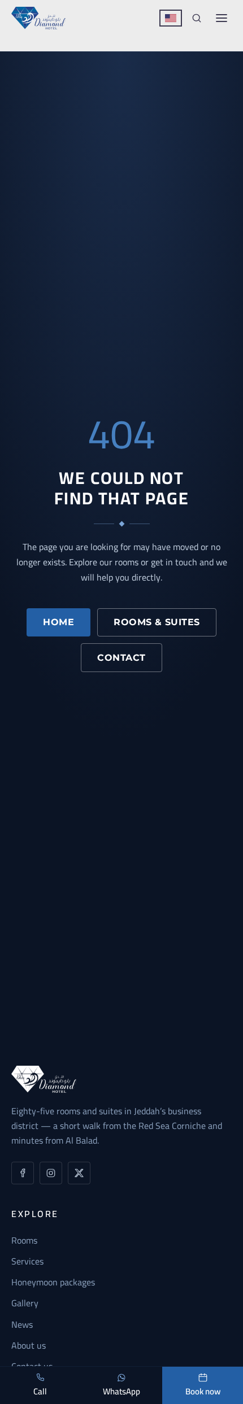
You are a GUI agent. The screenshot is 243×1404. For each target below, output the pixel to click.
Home (58, 622)
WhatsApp (121, 1391)
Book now (202, 1391)
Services (27, 1261)
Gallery (24, 1302)
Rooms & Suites (157, 622)
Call (40, 1391)
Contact (121, 657)
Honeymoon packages (53, 1282)
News (22, 1324)
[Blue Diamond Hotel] (38, 18)
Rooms (24, 1240)
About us (28, 1345)
